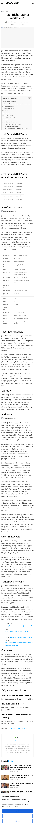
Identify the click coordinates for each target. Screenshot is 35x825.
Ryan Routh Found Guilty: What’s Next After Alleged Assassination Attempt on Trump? (20, 767)
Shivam (15, 22)
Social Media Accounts (8, 117)
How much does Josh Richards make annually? (16, 128)
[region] (17, 809)
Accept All (17, 811)
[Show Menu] (2, 3)
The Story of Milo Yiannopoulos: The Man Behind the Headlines (21, 776)
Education (5, 111)
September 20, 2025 (14, 779)
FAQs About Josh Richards (9, 122)
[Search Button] (33, 3)
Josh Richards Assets (8, 108)
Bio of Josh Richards (8, 106)
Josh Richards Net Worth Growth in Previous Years (16, 104)
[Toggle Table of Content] (28, 98)
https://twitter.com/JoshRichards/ (21, 637)
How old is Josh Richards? (11, 126)
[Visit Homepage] (17, 3)
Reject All (17, 821)
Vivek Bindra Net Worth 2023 (19, 728)
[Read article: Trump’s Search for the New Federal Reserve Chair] (5, 785)
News (7, 11)
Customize (18, 816)
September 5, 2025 (14, 787)
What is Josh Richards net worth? (13, 124)
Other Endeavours (7, 115)
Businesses (5, 113)
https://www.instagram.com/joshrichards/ (18, 626)
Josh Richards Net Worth (9, 101)
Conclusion (5, 120)
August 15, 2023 (24, 22)
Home (2, 11)
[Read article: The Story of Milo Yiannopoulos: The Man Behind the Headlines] (5, 777)
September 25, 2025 (14, 771)
